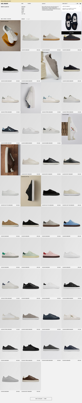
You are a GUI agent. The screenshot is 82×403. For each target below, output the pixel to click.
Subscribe (71, 32)
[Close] (79, 6)
